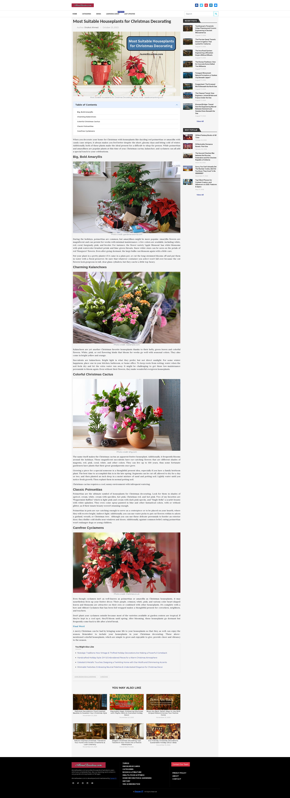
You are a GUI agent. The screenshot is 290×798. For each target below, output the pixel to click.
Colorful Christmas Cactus (88, 122)
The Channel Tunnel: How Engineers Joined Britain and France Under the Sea (206, 95)
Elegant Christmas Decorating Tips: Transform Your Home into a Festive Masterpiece (126, 742)
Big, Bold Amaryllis (85, 112)
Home (74, 14)
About (175, 776)
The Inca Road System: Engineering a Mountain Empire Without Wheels (204, 53)
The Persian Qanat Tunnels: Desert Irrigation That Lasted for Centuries (205, 42)
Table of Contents (86, 104)
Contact (176, 779)
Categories (86, 14)
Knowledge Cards (131, 766)
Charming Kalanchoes (86, 117)
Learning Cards (113, 13)
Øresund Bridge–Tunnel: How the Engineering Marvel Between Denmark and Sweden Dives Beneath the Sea (205, 109)
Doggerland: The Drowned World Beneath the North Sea (206, 85)
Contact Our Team (180, 764)
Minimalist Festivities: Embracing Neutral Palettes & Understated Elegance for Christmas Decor (120, 667)
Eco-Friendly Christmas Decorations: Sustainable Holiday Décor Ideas (163, 742)
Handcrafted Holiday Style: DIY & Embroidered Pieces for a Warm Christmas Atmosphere (117, 658)
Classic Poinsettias (85, 126)
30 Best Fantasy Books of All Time (205, 136)
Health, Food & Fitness (133, 775)
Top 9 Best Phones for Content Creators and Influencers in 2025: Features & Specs (206, 183)
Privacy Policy (179, 773)
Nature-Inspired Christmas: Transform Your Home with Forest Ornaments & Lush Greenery (90, 742)
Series (98, 14)
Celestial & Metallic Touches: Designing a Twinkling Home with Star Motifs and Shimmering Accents (122, 662)
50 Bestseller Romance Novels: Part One (204, 145)
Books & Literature (132, 772)
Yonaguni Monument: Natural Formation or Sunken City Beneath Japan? (206, 75)
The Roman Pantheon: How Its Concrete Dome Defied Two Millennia (205, 64)
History (126, 781)
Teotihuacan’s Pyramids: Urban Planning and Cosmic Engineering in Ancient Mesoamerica (205, 29)
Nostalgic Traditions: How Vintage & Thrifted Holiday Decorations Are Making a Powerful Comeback (122, 653)
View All (200, 121)
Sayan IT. (113, 778)
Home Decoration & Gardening (85, 676)
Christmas (104, 676)
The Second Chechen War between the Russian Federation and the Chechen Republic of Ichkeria (205, 156)
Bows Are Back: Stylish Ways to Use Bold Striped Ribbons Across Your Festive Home (163, 713)
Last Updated (129, 14)
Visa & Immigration (131, 784)
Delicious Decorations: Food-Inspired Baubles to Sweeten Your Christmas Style (90, 712)
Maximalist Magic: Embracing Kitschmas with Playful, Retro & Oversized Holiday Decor (126, 713)
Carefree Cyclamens (86, 131)
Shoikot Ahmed (91, 27)
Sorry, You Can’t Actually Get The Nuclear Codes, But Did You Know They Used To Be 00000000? (205, 170)
